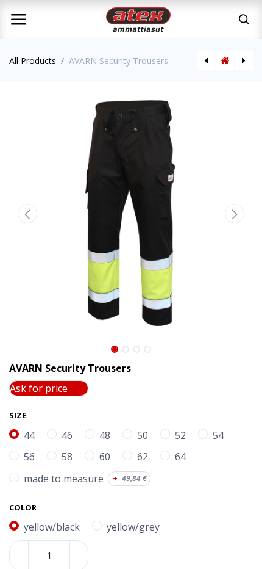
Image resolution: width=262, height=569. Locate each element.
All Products (32, 61)
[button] (27, 213)
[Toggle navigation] (18, 19)
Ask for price (39, 388)
